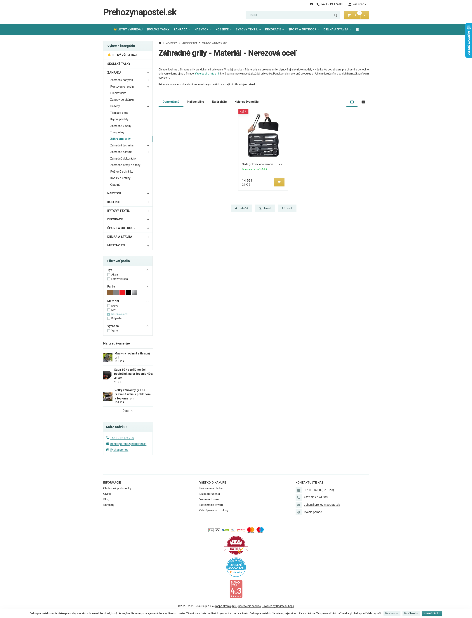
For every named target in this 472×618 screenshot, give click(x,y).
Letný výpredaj (119, 278)
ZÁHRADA (180, 29)
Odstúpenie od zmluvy (213, 510)
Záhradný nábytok (121, 80)
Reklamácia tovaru (211, 505)
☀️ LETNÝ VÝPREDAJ (128, 29)
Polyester (116, 318)
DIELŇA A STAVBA (335, 29)
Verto (114, 330)
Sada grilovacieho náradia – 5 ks (262, 164)
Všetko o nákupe (212, 482)
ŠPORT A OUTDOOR (302, 29)
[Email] (311, 4)
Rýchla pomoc (119, 449)
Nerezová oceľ (119, 314)
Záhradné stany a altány (125, 165)
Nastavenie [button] (391, 613)
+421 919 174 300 (122, 438)
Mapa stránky (223, 606)
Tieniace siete (119, 113)
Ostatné (115, 184)
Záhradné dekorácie (123, 158)
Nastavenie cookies (249, 606)
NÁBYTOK (201, 29)
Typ (109, 270)
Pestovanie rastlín (122, 86)
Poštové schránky (121, 171)
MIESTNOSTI (116, 245)
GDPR (107, 494)
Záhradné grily (120, 139)
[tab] (352, 102)
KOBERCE (222, 29)
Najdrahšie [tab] (219, 101)
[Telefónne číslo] (299, 497)
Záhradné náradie (121, 152)
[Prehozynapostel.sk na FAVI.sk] (236, 545)
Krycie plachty (119, 119)
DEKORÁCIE (273, 29)
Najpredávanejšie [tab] (247, 101)
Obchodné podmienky (117, 488)
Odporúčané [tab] (170, 101)
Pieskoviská (118, 93)
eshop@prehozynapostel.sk (128, 444)
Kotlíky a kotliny (120, 178)
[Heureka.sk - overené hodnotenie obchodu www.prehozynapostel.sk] (236, 567)
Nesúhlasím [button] (411, 613)
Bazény (115, 106)
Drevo (114, 305)
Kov (113, 309)
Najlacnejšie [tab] (195, 101)
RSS (234, 606)
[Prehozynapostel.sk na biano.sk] (236, 589)
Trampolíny (117, 132)
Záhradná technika (121, 145)
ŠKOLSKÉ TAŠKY (157, 29)
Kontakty (108, 505)
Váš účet (358, 4)
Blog (106, 499)
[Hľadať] (335, 15)
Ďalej (126, 411)
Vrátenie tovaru (209, 499)
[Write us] (299, 512)
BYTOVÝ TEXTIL (247, 29)
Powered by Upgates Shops (278, 606)
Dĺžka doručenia (209, 494)
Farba (111, 286)
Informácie (112, 482)
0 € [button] (356, 15)
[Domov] (160, 42)
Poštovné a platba (211, 488)
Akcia (114, 274)
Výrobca (113, 326)
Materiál (113, 301)
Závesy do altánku (122, 99)
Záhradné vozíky (120, 126)
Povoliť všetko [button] (432, 613)
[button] (364, 15)
